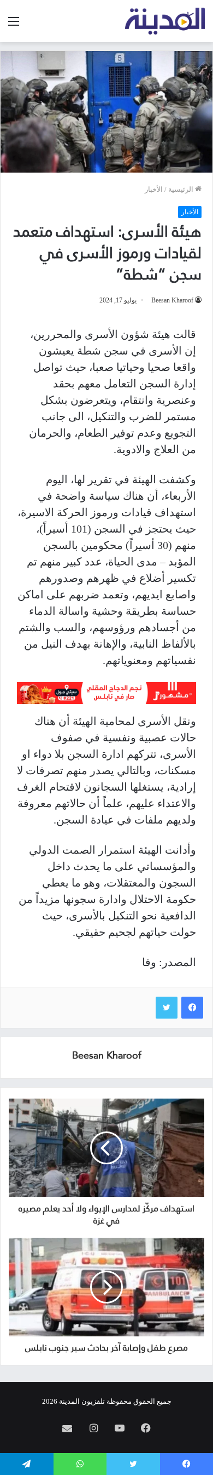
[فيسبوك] (192, 1008)
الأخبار (154, 189)
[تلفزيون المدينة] (165, 21)
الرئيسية (181, 189)
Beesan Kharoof (172, 300)
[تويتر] (166, 1008)
